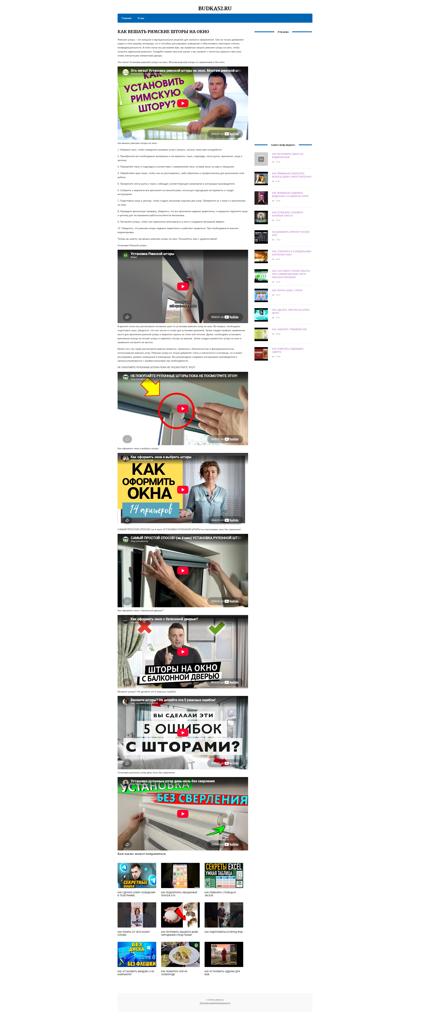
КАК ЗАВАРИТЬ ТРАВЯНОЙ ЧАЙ (289, 329)
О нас (141, 18)
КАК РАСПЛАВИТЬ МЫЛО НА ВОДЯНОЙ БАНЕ (287, 155)
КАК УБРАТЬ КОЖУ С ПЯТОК (287, 290)
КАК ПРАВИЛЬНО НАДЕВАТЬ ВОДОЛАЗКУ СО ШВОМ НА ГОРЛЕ (290, 194)
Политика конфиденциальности (215, 1002)
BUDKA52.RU (215, 8)
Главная (126, 18)
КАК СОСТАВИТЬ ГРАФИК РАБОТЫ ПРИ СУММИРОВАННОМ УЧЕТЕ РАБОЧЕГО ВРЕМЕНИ (291, 274)
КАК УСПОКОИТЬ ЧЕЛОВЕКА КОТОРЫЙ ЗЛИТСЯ (287, 214)
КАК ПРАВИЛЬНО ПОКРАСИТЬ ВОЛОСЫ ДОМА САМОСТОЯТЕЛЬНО (291, 175)
